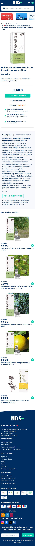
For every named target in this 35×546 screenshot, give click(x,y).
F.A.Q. (3, 461)
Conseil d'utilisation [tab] (23, 135)
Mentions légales (7, 459)
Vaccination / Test (7, 481)
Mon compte (5, 445)
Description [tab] (7, 135)
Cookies (4, 466)
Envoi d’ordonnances (8, 478)
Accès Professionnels (8, 447)
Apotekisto (17, 543)
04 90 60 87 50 (8, 433)
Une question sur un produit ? (11, 449)
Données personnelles (8, 469)
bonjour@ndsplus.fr (10, 435)
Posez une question (13, 196)
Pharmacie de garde (8, 483)
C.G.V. (3, 464)
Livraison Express (6, 476)
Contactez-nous (7, 442)
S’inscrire (27, 535)
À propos (4, 457)
